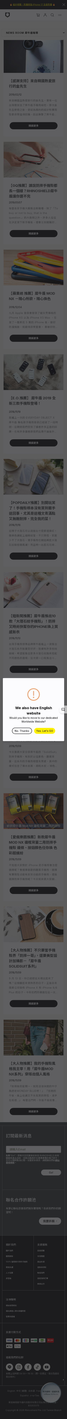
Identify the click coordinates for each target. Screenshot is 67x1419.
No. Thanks (22, 730)
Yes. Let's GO (44, 730)
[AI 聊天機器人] (63, 709)
